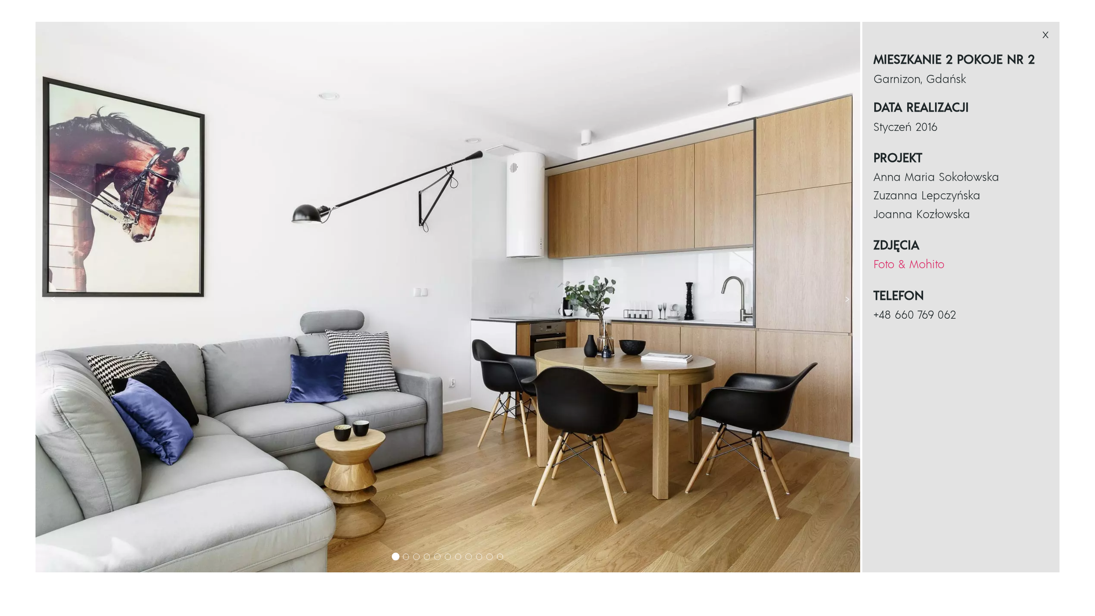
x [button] (1045, 34)
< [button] (52, 298)
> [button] (847, 298)
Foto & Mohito (908, 265)
